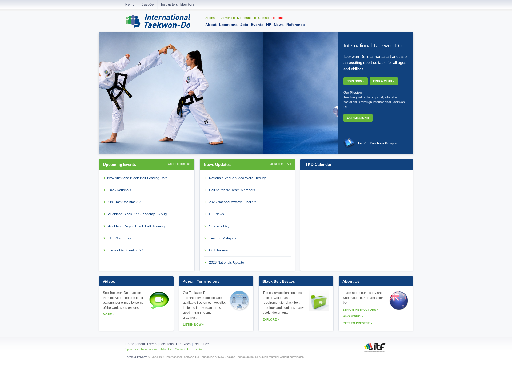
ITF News (216, 214)
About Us (350, 281)
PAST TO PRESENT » (357, 323)
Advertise (228, 18)
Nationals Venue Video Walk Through (237, 178)
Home (129, 344)
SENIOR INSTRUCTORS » (360, 309)
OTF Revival (219, 250)
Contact (264, 18)
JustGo (197, 349)
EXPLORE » (271, 319)
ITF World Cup (119, 238)
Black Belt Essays (278, 281)
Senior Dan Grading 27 (125, 250)
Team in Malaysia (222, 238)
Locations (166, 344)
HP (178, 344)
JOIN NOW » (355, 81)
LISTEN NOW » (193, 324)
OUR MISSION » (358, 117)
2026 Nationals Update (226, 263)
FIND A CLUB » (383, 81)
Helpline (277, 18)
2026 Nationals (119, 190)
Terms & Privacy (136, 356)
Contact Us (182, 349)
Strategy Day (219, 226)
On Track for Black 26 (125, 202)
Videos (109, 281)
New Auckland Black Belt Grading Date (137, 178)
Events (151, 344)
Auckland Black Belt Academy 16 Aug (137, 214)
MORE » (108, 314)
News (187, 344)
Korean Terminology (201, 281)
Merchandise (247, 18)
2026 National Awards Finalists (233, 202)
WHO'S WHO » (353, 316)
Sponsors (212, 18)
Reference (201, 344)
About (141, 344)
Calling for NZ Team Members (232, 190)
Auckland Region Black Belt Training (136, 226)
